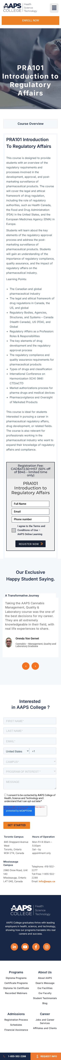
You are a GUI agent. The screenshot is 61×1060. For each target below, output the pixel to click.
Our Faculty (45, 993)
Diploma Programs (16, 977)
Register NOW (29, 544)
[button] (54, 8)
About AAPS (45, 977)
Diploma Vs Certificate (16, 988)
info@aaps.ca (47, 881)
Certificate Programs (16, 983)
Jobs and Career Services (45, 1021)
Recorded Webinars (16, 993)
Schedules (16, 1024)
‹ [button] (25, 666)
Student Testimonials (45, 998)
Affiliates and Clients (45, 1028)
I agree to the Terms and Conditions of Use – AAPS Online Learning (31, 530)
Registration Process (16, 1019)
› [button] (35, 666)
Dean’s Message (45, 983)
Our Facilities (45, 988)
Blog (44, 1003)
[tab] (30, 123)
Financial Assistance (16, 1029)
